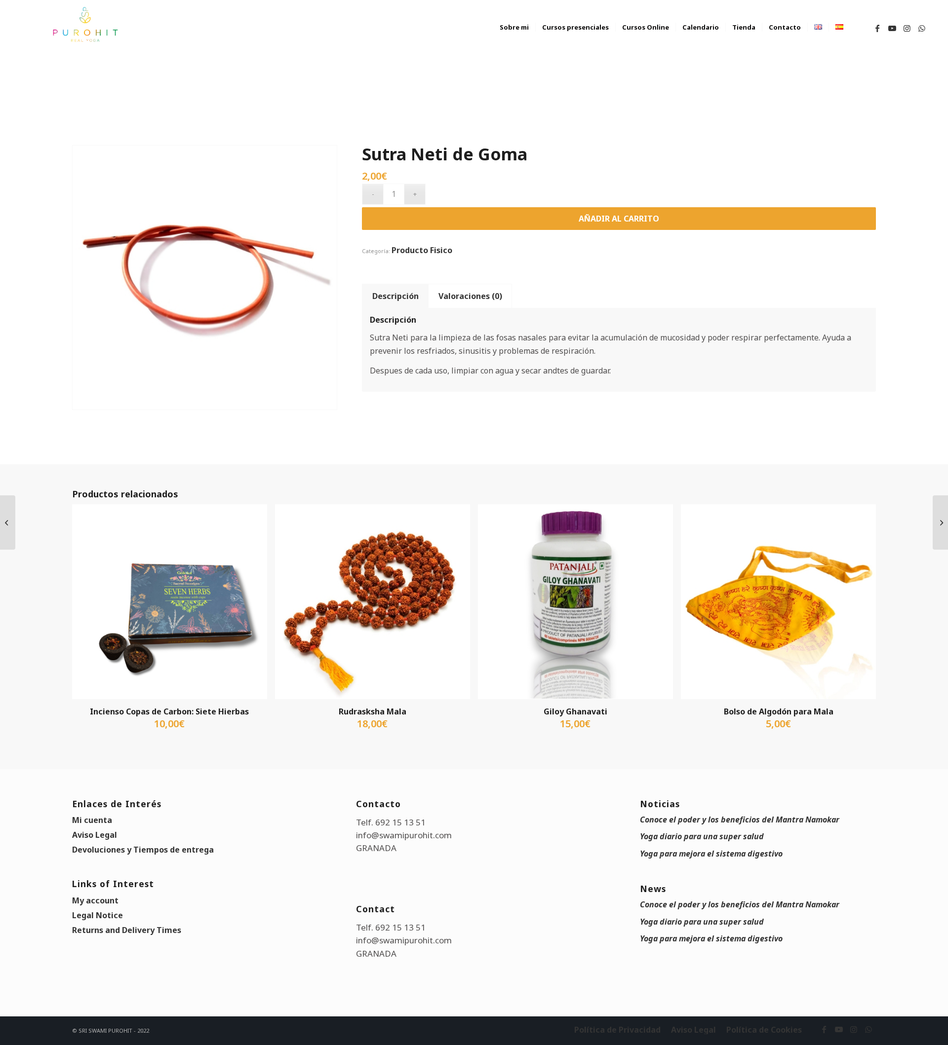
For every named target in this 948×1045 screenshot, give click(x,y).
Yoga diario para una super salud (702, 836)
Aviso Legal (94, 834)
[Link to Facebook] (877, 28)
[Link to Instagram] (907, 28)
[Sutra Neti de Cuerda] (7, 522)
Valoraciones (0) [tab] (470, 296)
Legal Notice (97, 915)
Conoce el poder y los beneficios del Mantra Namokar (739, 819)
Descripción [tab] (395, 296)
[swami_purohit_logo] (85, 24)
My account (95, 900)
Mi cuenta (92, 820)
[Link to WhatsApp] (921, 28)
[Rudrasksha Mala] (940, 522)
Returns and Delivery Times (126, 930)
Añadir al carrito (619, 218)
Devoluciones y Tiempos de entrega (143, 849)
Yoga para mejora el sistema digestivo (711, 853)
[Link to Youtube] (892, 28)
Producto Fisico (422, 250)
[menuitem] (514, 37)
